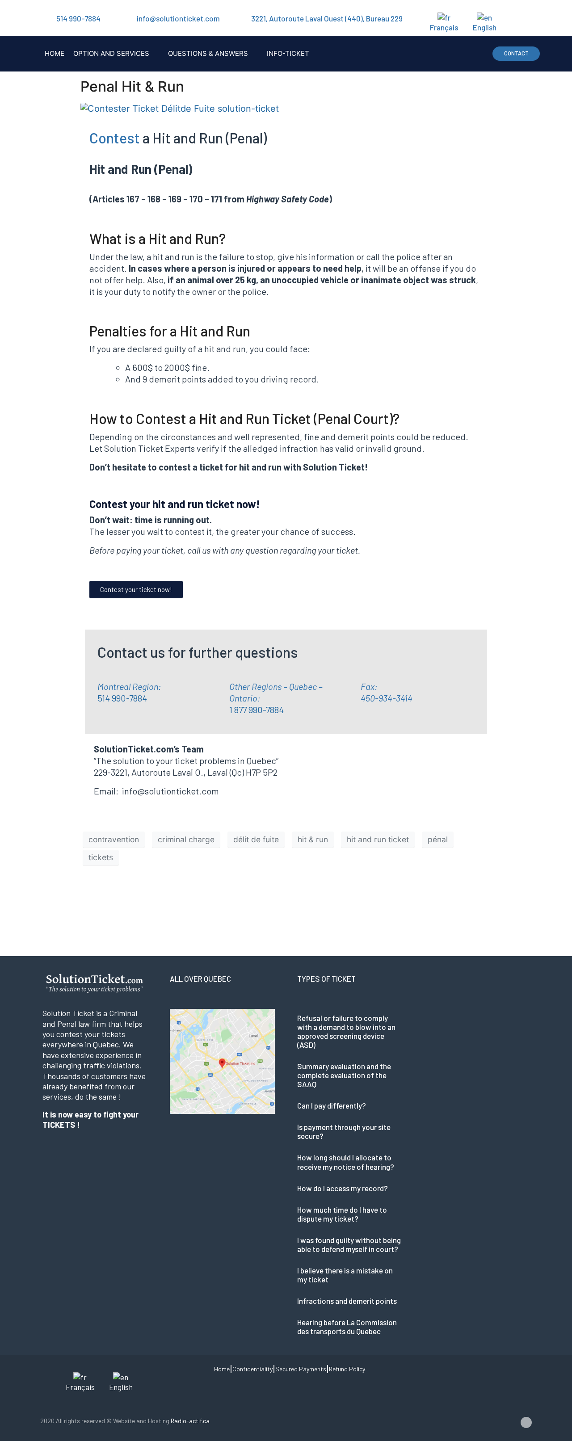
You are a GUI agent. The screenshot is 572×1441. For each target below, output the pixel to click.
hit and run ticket (378, 839)
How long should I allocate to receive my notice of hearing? (345, 1162)
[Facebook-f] (526, 1422)
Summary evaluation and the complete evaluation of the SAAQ (344, 1075)
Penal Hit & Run (132, 86)
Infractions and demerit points (347, 1300)
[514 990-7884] (44, 18)
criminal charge (186, 839)
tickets (100, 857)
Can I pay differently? (331, 1105)
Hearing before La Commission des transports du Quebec (347, 1327)
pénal (438, 839)
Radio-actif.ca (190, 1420)
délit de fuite (256, 839)
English (484, 27)
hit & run (313, 839)
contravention (113, 839)
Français (444, 27)
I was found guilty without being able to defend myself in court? (349, 1244)
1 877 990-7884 (256, 709)
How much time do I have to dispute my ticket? (342, 1214)
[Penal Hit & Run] (179, 108)
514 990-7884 (78, 18)
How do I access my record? (342, 1188)
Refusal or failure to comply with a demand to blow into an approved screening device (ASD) (346, 1031)
